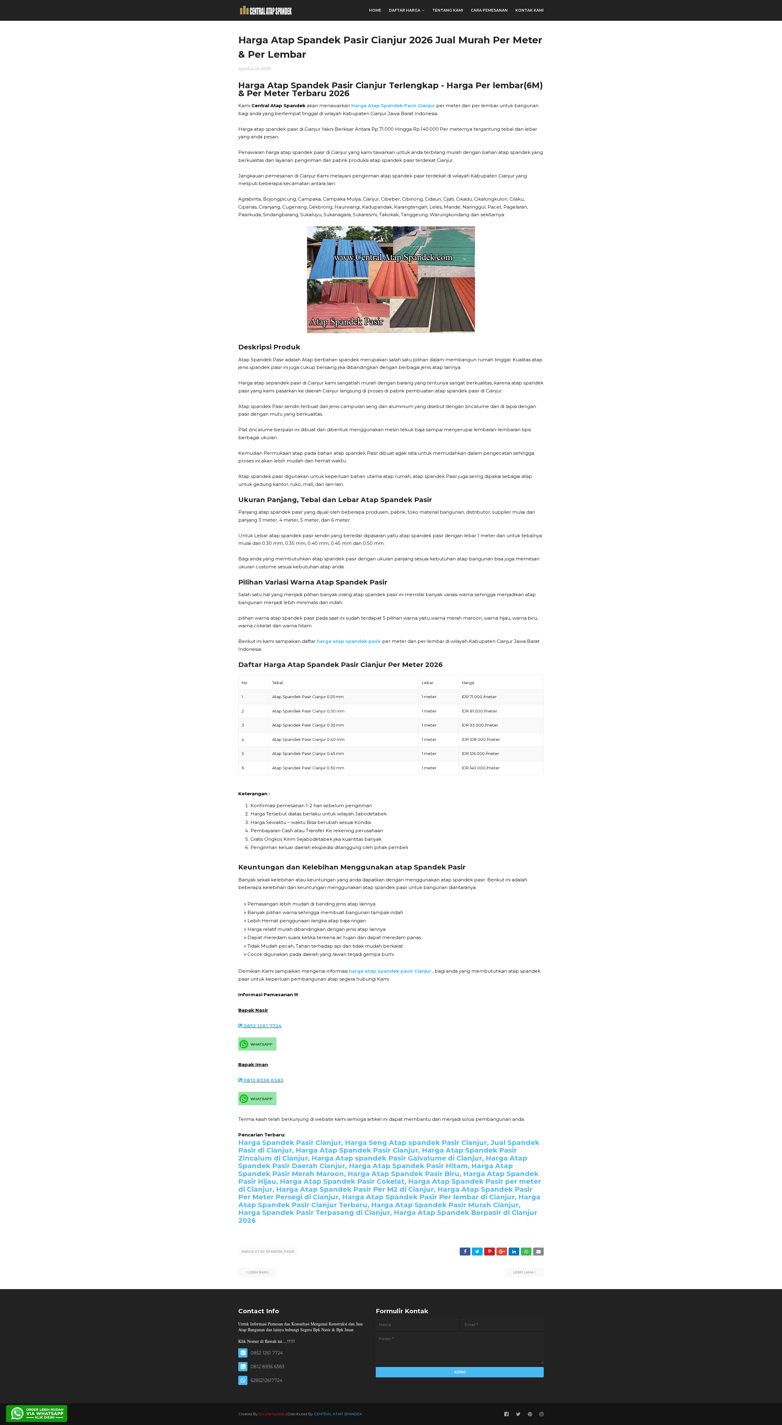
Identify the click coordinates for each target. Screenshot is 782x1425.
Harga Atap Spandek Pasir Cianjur (393, 105)
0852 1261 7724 (262, 1026)
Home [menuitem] (375, 10)
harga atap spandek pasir (349, 641)
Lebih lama (523, 1272)
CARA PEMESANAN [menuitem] (489, 10)
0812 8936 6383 (262, 1080)
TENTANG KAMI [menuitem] (447, 10)
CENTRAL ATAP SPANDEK (338, 1414)
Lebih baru (258, 1272)
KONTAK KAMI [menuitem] (529, 10)
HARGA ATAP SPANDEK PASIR (267, 1251)
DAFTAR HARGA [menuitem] (404, 10)
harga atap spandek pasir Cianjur (390, 971)
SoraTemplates (272, 1414)
